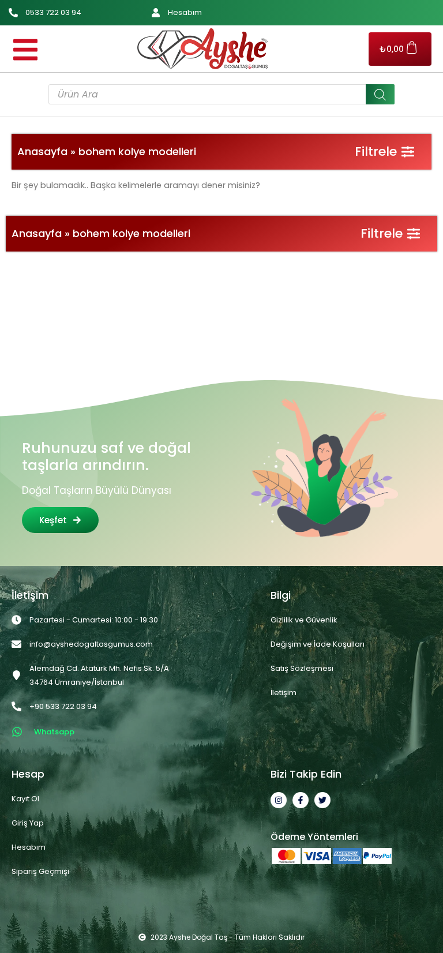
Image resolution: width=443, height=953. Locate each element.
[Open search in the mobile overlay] (221, 94)
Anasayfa (42, 151)
